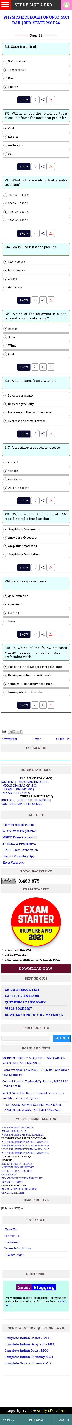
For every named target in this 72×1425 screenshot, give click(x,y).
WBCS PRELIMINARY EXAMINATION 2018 (25, 1145)
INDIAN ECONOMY (12, 1181)
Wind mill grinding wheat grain (29, 684)
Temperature (15, 70)
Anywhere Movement (21, 537)
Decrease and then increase (25, 421)
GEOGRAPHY (8, 1174)
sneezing (13, 604)
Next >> (64, 1419)
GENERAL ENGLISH (12, 1192)
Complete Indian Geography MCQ (29, 1344)
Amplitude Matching (21, 546)
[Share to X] (17, 732)
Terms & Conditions (17, 1248)
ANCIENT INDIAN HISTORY (16, 1163)
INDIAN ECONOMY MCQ (17, 789)
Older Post (63, 739)
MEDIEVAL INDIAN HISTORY (17, 1167)
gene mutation (17, 596)
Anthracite (14, 145)
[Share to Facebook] (21, 732)
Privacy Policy (14, 1254)
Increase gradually (19, 395)
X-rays (11, 278)
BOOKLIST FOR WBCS (13, 1131)
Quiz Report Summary (25, 1002)
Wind (10, 345)
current (12, 462)
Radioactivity (16, 61)
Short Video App (13, 862)
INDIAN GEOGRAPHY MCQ (19, 785)
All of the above (17, 488)
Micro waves (15, 270)
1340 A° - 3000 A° (17, 195)
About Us (10, 1229)
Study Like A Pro (51, 1410)
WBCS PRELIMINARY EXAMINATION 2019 (25, 1142)
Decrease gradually (19, 404)
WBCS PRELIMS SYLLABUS (17, 1127)
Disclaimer (12, 1242)
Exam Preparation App (18, 824)
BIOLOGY (8, 800)
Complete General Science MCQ (28, 1363)
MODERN (42, 782)
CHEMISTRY (41, 800)
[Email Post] (4, 731)
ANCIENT (8, 782)
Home (36, 739)
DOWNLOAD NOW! (36, 968)
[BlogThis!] (14, 732)
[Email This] (10, 732)
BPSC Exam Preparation (19, 843)
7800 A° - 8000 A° (17, 212)
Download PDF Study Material (34, 1015)
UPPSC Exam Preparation (20, 850)
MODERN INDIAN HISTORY (16, 1171)
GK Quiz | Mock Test (22, 990)
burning (12, 613)
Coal (9, 128)
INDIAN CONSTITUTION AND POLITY (22, 1178)
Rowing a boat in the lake (24, 692)
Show (24, 100)
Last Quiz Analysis (22, 996)
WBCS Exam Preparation (19, 831)
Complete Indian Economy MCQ (28, 1357)
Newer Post (9, 739)
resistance (13, 479)
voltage (11, 471)
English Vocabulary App (18, 856)
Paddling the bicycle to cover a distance (33, 667)
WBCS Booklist (18, 1009)
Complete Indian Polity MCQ (26, 1350)
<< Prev (9, 1419)
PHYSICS (36, 1419)
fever (10, 621)
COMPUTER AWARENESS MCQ (21, 803)
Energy (11, 87)
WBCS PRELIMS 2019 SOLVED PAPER (22, 1134)
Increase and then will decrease (28, 412)
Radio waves (15, 262)
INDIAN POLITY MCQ (15, 793)
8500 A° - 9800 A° (17, 220)
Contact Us (11, 1236)
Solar (10, 337)
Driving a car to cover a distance (28, 675)
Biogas (11, 328)
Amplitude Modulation (22, 554)
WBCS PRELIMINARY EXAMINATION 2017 (25, 1149)
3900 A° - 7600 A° (17, 203)
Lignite (11, 136)
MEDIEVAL (25, 782)
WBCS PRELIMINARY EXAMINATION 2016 (25, 1152)
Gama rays (14, 287)
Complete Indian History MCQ (27, 1338)
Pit (9, 153)
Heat (10, 78)
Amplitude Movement (22, 529)
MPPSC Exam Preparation (20, 837)
